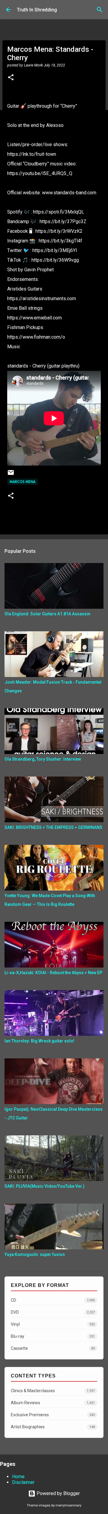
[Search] (99, 9)
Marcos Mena (22, 482)
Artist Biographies (53, 1426)
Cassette (53, 1348)
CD (53, 1300)
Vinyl (53, 1324)
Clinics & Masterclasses (53, 1390)
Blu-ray (53, 1336)
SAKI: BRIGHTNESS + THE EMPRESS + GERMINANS (53, 827)
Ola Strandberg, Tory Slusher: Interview (42, 759)
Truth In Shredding (37, 10)
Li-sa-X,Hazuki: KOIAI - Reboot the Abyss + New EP (53, 972)
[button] (10, 78)
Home (18, 1476)
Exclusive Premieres (53, 1414)
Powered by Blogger (57, 1493)
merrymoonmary (68, 1505)
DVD (53, 1312)
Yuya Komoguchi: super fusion (34, 1254)
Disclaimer (23, 1482)
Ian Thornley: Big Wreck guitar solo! (39, 1041)
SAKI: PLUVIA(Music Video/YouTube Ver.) (44, 1186)
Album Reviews (53, 1402)
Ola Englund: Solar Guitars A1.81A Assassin (47, 613)
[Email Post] (10, 475)
